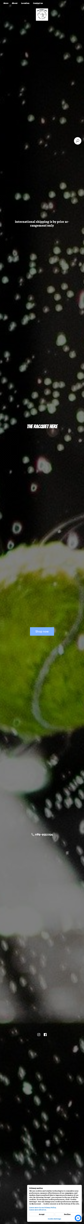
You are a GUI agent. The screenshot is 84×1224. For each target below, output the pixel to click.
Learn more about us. (37, 1210)
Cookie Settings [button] (54, 1219)
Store (6, 3)
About (15, 3)
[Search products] (78, 141)
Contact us (38, 3)
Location (25, 3)
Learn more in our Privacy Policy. (42, 1208)
